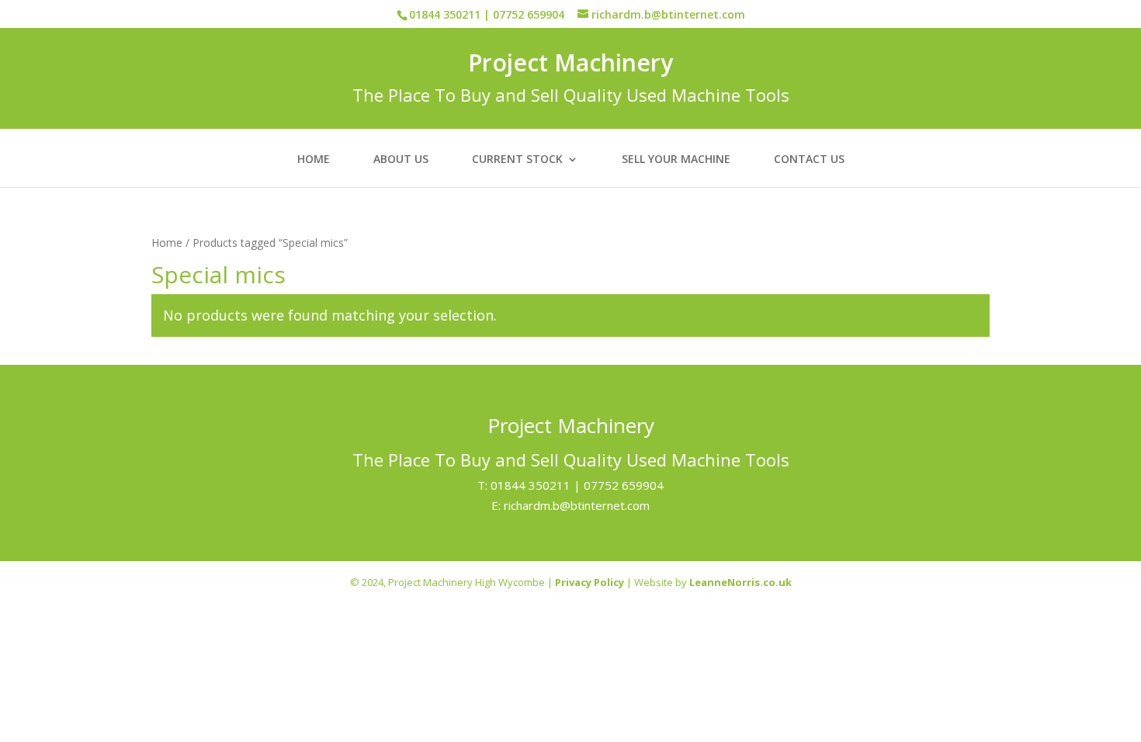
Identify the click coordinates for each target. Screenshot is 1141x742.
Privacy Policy (589, 582)
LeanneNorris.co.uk (740, 582)
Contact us (809, 160)
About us (400, 160)
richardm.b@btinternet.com (577, 505)
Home (313, 160)
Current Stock (517, 160)
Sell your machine (676, 160)
